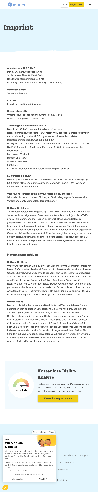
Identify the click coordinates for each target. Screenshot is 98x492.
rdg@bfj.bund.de (60, 168)
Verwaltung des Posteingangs (77, 455)
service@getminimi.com (28, 104)
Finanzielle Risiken (68, 462)
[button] (64, 5)
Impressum (63, 469)
